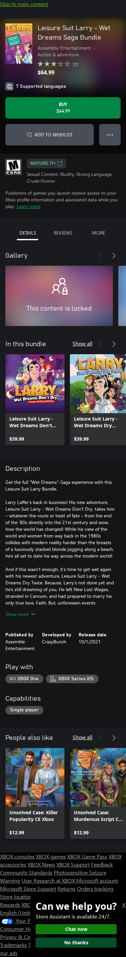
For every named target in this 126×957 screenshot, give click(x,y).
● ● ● (110, 134)
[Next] (114, 255)
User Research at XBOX (49, 880)
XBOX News (41, 864)
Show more (17, 614)
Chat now (76, 929)
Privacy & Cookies (21, 936)
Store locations (17, 896)
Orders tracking (95, 888)
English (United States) (26, 912)
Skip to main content (24, 3)
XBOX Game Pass (87, 856)
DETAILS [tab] (27, 233)
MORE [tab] (98, 233)
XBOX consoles (17, 856)
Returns (66, 888)
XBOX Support (73, 864)
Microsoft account (97, 880)
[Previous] (100, 255)
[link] (35, 399)
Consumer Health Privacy (29, 928)
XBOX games (51, 856)
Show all (82, 343)
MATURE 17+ (43, 163)
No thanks (76, 942)
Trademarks (13, 944)
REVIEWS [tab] (63, 233)
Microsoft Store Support (28, 888)
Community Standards (26, 872)
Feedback (102, 864)
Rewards (10, 904)
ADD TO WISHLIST (53, 134)
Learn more (28, 206)
